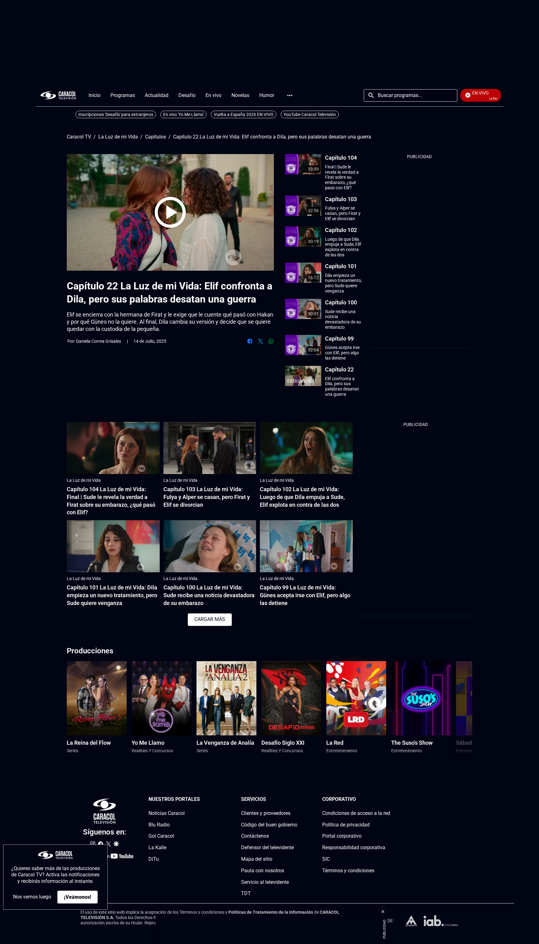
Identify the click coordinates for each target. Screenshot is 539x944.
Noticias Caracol (166, 813)
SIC (326, 859)
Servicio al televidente (265, 882)
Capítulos (155, 137)
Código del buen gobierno (269, 824)
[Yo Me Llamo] (162, 698)
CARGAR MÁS (209, 619)
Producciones (90, 650)
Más (289, 95)
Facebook (250, 341)
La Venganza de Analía (225, 742)
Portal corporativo (342, 836)
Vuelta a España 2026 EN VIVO (244, 114)
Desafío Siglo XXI (282, 742)
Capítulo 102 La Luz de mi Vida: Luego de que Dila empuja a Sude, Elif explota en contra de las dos (302, 497)
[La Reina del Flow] (97, 698)
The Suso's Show (412, 742)
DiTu (153, 859)
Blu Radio (159, 824)
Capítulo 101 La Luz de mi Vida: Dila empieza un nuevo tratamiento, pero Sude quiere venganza (112, 595)
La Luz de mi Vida (118, 137)
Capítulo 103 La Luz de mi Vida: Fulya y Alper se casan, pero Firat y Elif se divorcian (206, 497)
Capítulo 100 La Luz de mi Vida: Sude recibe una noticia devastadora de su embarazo (209, 595)
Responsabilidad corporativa (353, 847)
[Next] (451, 711)
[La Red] (356, 698)
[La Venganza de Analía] (226, 698)
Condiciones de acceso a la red (356, 813)
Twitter (260, 341)
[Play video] (170, 212)
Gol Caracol (161, 836)
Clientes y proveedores (265, 813)
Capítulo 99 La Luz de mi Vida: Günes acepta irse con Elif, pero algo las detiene (305, 595)
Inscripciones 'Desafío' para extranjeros (115, 114)
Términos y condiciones (348, 870)
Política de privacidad (346, 824)
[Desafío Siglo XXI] (291, 698)
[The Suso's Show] (421, 698)
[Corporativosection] (388, 799)
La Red (334, 742)
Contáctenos (255, 836)
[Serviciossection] (295, 799)
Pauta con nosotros (262, 870)
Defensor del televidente (267, 847)
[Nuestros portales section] (202, 799)
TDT (246, 893)
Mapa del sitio (256, 859)
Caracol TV (79, 137)
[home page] (58, 95)
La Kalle (157, 847)
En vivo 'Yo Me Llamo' (183, 114)
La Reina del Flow (89, 742)
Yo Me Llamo (148, 742)
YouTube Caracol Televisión (310, 114)
